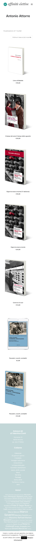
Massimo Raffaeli (17, 517)
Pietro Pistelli (20, 522)
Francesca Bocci (10, 503)
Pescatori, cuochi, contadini (18, 358)
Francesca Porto (18, 503)
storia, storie (18, 480)
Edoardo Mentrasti (22, 500)
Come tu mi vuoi (18, 302)
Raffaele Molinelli (28, 522)
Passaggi (18, 477)
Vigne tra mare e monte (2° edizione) (18, 191)
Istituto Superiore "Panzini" (14, 507)
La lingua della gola (18, 465)
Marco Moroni (13, 512)
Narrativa (18, 475)
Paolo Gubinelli (28, 520)
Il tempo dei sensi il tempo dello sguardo (18, 136)
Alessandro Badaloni (15, 496)
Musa (18, 472)
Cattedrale (18, 453)
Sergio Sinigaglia (21, 526)
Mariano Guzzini (21, 515)
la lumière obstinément (18, 467)
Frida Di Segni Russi (20, 505)
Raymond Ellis (9, 524)
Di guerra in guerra (18, 456)
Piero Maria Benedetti (10, 522)
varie (18, 484)
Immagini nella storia (18, 460)
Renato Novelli (17, 524)
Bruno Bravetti (27, 498)
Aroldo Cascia (28, 496)
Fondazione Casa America (20, 502)
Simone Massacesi (19, 528)
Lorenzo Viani (21, 509)
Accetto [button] (24, 537)
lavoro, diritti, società (18, 470)
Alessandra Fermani (18, 494)
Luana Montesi (29, 509)
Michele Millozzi (15, 520)
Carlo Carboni (8, 500)
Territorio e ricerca (18, 482)
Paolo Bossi (22, 520)
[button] (32, 4)
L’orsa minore (18, 463)
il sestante (18, 458)
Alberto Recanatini (9, 494)
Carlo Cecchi (14, 500)
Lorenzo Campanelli (12, 509)
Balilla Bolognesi (8, 498)
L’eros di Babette (18, 80)
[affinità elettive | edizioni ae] (16, 4)
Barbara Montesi (17, 498)
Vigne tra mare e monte (18, 247)
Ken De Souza (24, 507)
